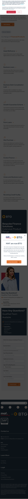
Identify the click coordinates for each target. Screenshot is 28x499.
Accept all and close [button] (11, 12)
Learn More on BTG (13, 262)
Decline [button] (19, 12)
